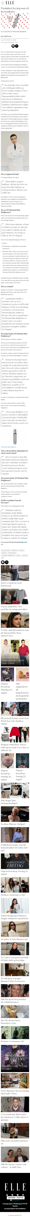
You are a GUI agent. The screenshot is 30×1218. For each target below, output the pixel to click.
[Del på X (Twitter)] (16, 46)
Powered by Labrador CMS (15, 1215)
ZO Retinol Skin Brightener (8, 447)
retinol (22, 550)
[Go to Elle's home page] (15, 1186)
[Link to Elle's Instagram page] (7, 1195)
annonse (24, 555)
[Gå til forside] (10, 2)
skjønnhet (15, 550)
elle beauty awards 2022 (8, 555)
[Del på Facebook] (13, 46)
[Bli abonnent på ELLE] (15, 1200)
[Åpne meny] (2, 2)
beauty (18, 555)
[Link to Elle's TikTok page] (18, 1195)
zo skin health (12, 553)
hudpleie (4, 553)
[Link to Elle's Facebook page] (12, 1195)
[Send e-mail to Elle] (23, 1195)
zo (2, 558)
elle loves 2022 (6, 550)
